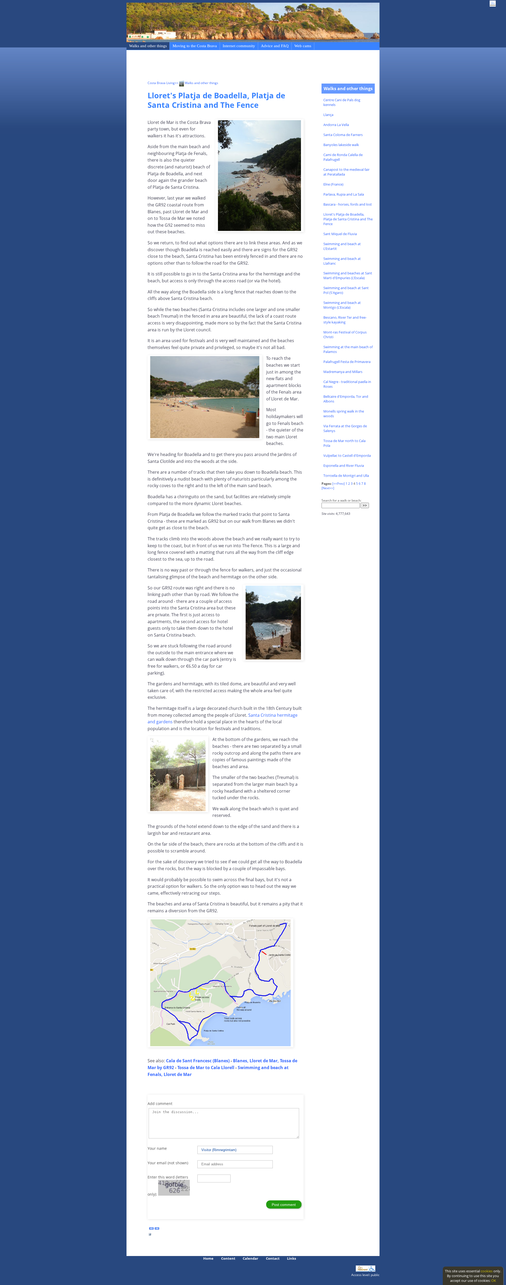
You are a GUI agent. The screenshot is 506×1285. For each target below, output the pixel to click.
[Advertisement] (243, 66)
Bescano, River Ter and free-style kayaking (345, 319)
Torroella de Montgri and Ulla (346, 475)
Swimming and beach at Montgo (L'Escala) (342, 305)
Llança (328, 114)
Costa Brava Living (161, 83)
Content (228, 1258)
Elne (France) (333, 184)
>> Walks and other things (196, 83)
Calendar (250, 1258)
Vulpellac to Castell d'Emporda (347, 455)
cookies (487, 1271)
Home (208, 1258)
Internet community (239, 46)
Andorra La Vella (336, 124)
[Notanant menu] (362, 1270)
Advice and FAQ (275, 46)
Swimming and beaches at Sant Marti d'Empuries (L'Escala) (347, 275)
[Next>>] (328, 488)
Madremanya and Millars (342, 371)
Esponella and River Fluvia (343, 465)
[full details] (150, 1236)
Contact (273, 1258)
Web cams (302, 46)
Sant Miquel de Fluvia (340, 233)
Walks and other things (148, 46)
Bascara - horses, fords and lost (347, 204)
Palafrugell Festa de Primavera (347, 361)
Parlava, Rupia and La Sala (343, 194)
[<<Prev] (338, 483)
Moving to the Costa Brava (195, 46)
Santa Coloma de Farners (343, 134)
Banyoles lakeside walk (341, 144)
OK (493, 1280)
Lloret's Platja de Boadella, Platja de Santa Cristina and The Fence (348, 219)
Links (291, 1258)
